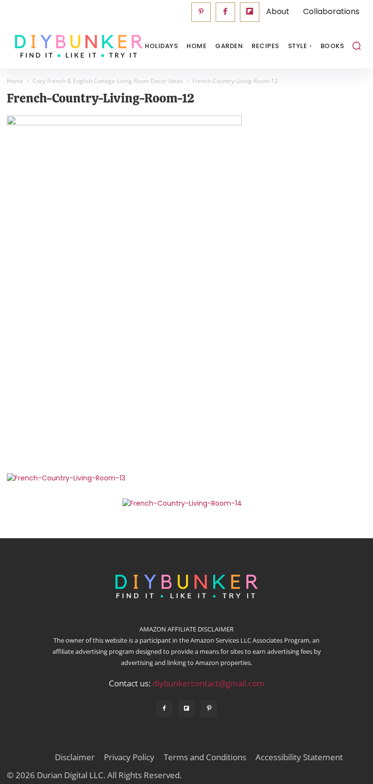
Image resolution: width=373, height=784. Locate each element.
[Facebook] (225, 12)
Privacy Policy (129, 757)
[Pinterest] (201, 12)
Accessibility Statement (299, 757)
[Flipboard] (249, 12)
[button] (356, 46)
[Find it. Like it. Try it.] (55, 46)
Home (15, 81)
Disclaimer (75, 757)
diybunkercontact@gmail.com (209, 683)
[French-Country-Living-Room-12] (124, 123)
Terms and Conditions (205, 757)
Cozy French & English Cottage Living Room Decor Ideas (108, 81)
